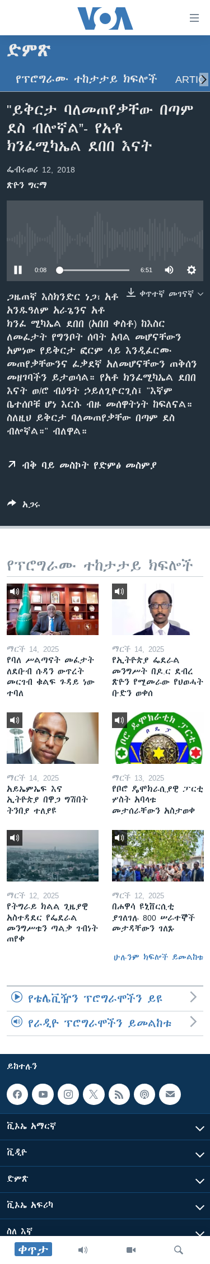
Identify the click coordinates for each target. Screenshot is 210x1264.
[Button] (23, 506)
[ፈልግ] (178, 1250)
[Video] (131, 1250)
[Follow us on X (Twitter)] (93, 1094)
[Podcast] (144, 1094)
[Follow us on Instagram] (68, 1094)
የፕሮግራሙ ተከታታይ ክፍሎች (86, 79)
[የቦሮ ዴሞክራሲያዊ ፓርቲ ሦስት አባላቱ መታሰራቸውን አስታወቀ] (158, 738)
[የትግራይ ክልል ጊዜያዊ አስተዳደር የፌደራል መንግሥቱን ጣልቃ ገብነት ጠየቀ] (53, 855)
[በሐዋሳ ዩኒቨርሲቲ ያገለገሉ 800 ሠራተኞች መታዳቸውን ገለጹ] (158, 855)
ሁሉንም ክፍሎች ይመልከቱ (158, 957)
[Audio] (83, 1250)
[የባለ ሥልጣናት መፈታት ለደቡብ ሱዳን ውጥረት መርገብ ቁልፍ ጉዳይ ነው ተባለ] (53, 609)
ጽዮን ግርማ (27, 185)
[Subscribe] (169, 1094)
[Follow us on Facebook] (17, 1094)
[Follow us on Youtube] (42, 1094)
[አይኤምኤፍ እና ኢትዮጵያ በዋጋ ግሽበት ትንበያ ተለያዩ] (53, 738)
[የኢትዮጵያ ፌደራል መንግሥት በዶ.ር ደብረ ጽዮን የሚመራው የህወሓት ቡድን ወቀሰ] (158, 609)
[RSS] (119, 1094)
